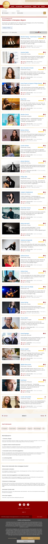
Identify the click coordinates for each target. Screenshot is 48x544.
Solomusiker (19, 6)
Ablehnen (26, 541)
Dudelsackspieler (22, 428)
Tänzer (34, 6)
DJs (39, 6)
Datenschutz (27, 508)
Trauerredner (12, 428)
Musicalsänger (37, 428)
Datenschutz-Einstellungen (12, 538)
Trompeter (4, 428)
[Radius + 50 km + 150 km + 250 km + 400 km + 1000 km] (13, 13)
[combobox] (32, 13)
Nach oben (39, 516)
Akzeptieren (30, 538)
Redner (43, 6)
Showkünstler (27, 6)
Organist (30, 428)
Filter (37, 32)
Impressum (20, 508)
